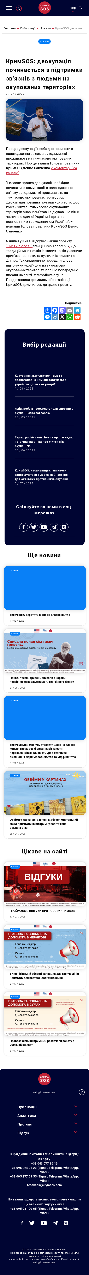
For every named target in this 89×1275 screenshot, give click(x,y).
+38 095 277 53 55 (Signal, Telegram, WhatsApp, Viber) (44, 1178)
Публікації (27, 1107)
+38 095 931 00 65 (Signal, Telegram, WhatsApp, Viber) (44, 1211)
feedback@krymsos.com (44, 1185)
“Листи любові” (19, 246)
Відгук (23, 1133)
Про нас (24, 1124)
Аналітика (26, 1116)
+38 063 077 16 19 (44, 1163)
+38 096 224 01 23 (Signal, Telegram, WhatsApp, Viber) (44, 1170)
